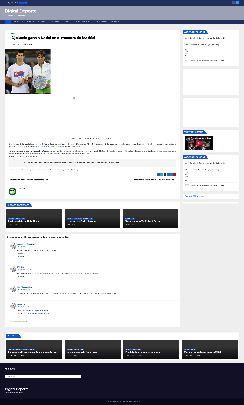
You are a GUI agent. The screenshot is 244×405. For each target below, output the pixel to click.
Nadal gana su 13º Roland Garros (143, 221)
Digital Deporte (20, 11)
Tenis (13, 33)
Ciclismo (187, 349)
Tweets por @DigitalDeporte (194, 196)
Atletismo (11, 349)
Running (30, 22)
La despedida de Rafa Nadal (24, 221)
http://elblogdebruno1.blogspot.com (38, 313)
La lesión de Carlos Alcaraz (81, 221)
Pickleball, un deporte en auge (142, 352)
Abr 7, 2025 (13, 355)
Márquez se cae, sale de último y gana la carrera (207, 60)
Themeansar (136, 401)
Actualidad (18, 22)
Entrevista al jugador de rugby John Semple (205, 45)
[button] (237, 22)
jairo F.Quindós (22, 287)
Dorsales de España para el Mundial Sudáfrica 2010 (208, 38)
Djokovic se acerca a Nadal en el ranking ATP (29, 180)
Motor (68, 22)
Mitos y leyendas (83, 22)
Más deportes (78, 218)
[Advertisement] (199, 81)
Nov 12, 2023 (131, 355)
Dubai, (48, 146)
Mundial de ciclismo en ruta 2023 (202, 352)
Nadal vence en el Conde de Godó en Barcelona (154, 180)
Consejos (18, 349)
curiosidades (101, 22)
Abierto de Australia (39, 146)
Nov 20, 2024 (72, 355)
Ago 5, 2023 (189, 355)
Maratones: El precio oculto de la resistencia (32, 352)
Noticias (18, 218)
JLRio (23, 188)
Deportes (55, 22)
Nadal (30, 44)
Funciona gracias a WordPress (113, 401)
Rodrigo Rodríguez (24, 244)
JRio (18, 267)
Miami (62, 146)
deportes (11, 218)
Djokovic (25, 44)
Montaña (42, 22)
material (115, 22)
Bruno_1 (20, 304)
